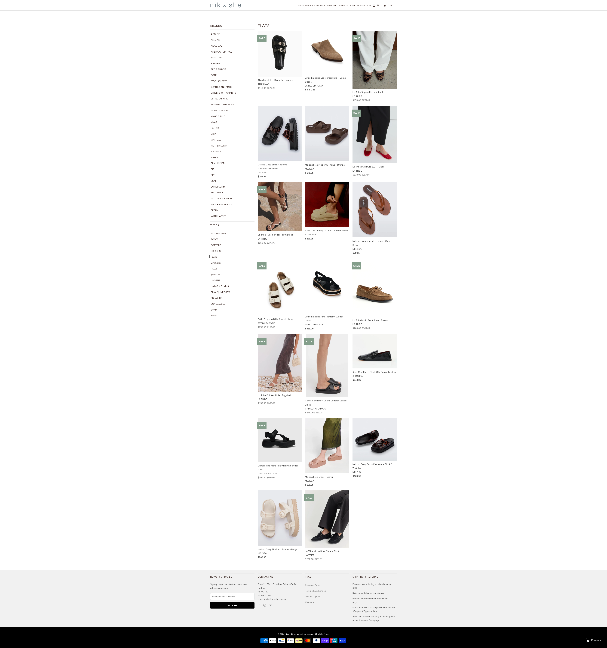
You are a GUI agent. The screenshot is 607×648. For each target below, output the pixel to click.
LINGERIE (215, 280)
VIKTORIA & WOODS (222, 204)
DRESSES (216, 251)
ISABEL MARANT (219, 110)
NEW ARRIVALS (306, 5)
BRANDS (320, 5)
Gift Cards (216, 262)
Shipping (309, 602)
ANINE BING (217, 57)
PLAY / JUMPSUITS (220, 292)
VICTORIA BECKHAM (221, 198)
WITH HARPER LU (220, 216)
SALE (353, 5)
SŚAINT (215, 180)
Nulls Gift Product (220, 286)
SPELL (214, 175)
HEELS (214, 268)
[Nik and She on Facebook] (259, 605)
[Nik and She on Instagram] (265, 605)
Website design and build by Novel (313, 634)
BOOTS (214, 239)
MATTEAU (216, 139)
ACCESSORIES (218, 233)
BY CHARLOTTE (219, 81)
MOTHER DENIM (219, 145)
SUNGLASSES (218, 303)
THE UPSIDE (217, 192)
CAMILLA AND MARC (221, 87)
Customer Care (312, 585)
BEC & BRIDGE (218, 69)
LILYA (213, 133)
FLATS (214, 256)
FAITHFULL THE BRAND (223, 104)
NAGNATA (216, 151)
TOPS (214, 315)
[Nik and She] (226, 5)
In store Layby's (312, 596)
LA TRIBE (215, 128)
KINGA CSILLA (218, 116)
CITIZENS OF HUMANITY (223, 92)
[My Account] (374, 6)
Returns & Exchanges (315, 591)
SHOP (343, 5)
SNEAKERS (216, 298)
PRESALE (332, 5)
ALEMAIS (215, 40)
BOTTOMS (216, 245)
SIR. (213, 169)
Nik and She (290, 634)
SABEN (214, 157)
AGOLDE (215, 34)
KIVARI (214, 122)
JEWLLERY (216, 274)
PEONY (214, 210)
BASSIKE (215, 63)
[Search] (378, 6)
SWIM (214, 309)
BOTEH (214, 75)
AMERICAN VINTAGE (221, 51)
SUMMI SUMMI (218, 186)
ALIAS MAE (216, 45)
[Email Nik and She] (271, 605)
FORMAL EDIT (364, 5)
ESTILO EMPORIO (220, 98)
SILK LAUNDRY (218, 163)
